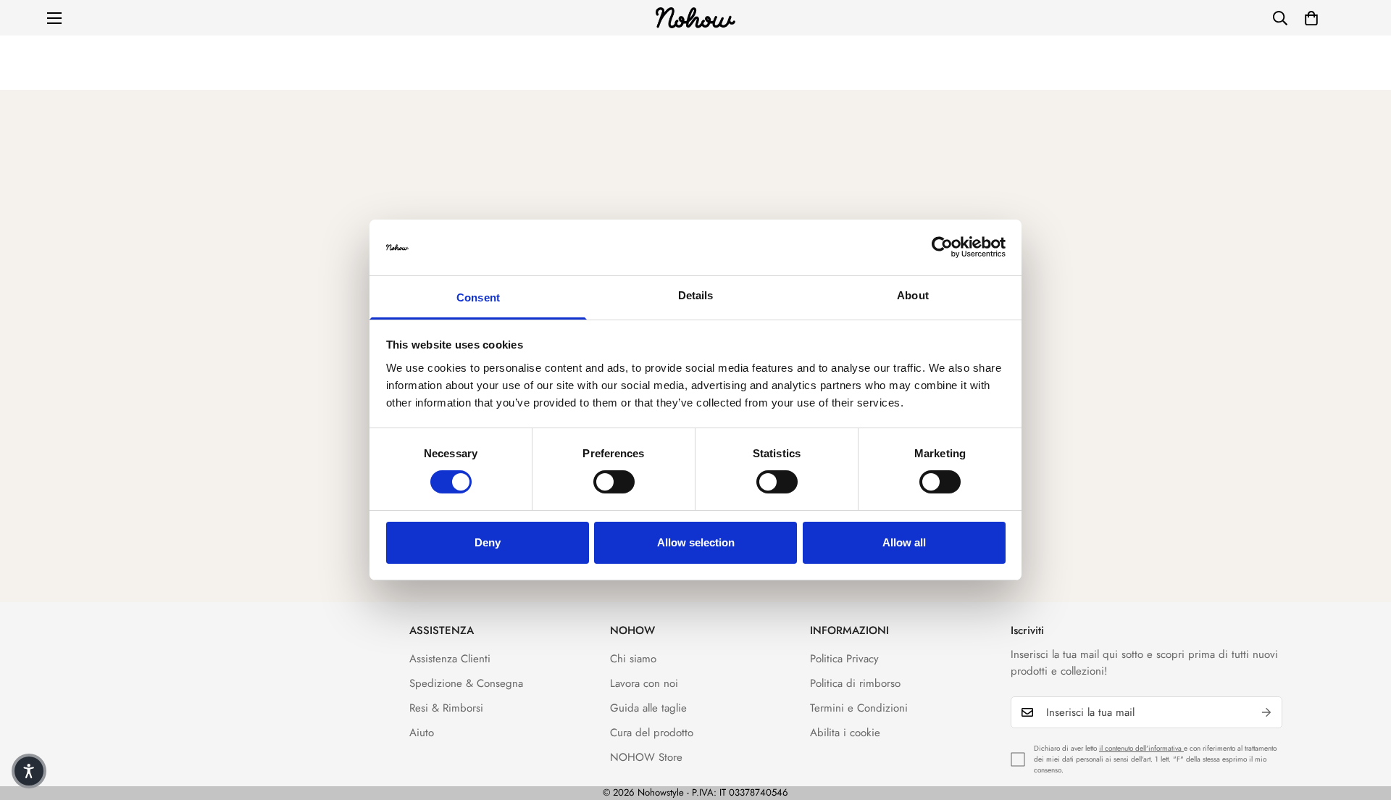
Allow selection (696, 542)
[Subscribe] (1266, 712)
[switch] (614, 481)
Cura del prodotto (651, 733)
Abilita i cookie (845, 733)
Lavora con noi (644, 683)
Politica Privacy (844, 659)
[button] (1311, 18)
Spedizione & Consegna (466, 683)
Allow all (904, 542)
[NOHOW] (695, 18)
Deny (488, 542)
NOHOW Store (646, 757)
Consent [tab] (478, 297)
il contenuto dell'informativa (1141, 748)
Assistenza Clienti (449, 659)
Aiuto (421, 733)
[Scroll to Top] (1362, 721)
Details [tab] (696, 295)
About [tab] (913, 295)
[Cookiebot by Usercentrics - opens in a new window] (942, 247)
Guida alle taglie (648, 708)
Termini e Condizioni (859, 708)
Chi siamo (633, 659)
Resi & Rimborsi (446, 708)
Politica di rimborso (855, 683)
